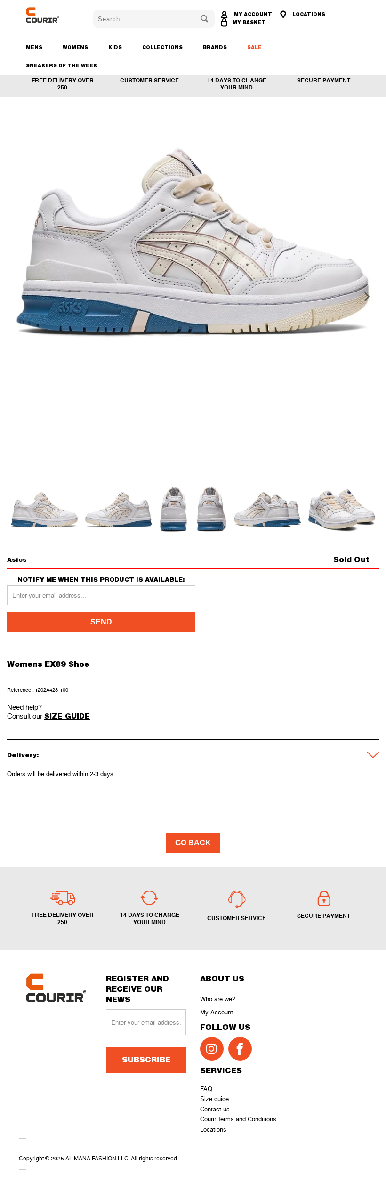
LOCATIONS (308, 14)
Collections (162, 47)
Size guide (214, 1098)
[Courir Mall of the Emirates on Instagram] (212, 1049)
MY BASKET (249, 22)
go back (193, 843)
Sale (254, 47)
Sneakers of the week (61, 65)
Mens (34, 47)
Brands (215, 47)
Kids (115, 47)
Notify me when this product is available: (101, 579)
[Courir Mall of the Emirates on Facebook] (240, 1049)
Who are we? (217, 999)
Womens (75, 47)
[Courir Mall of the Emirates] (53, 15)
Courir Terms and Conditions (238, 1119)
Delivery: (23, 755)
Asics (17, 559)
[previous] (22, 296)
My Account (216, 1012)
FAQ (206, 1089)
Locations (213, 1129)
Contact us (215, 1109)
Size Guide (67, 716)
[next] (364, 296)
